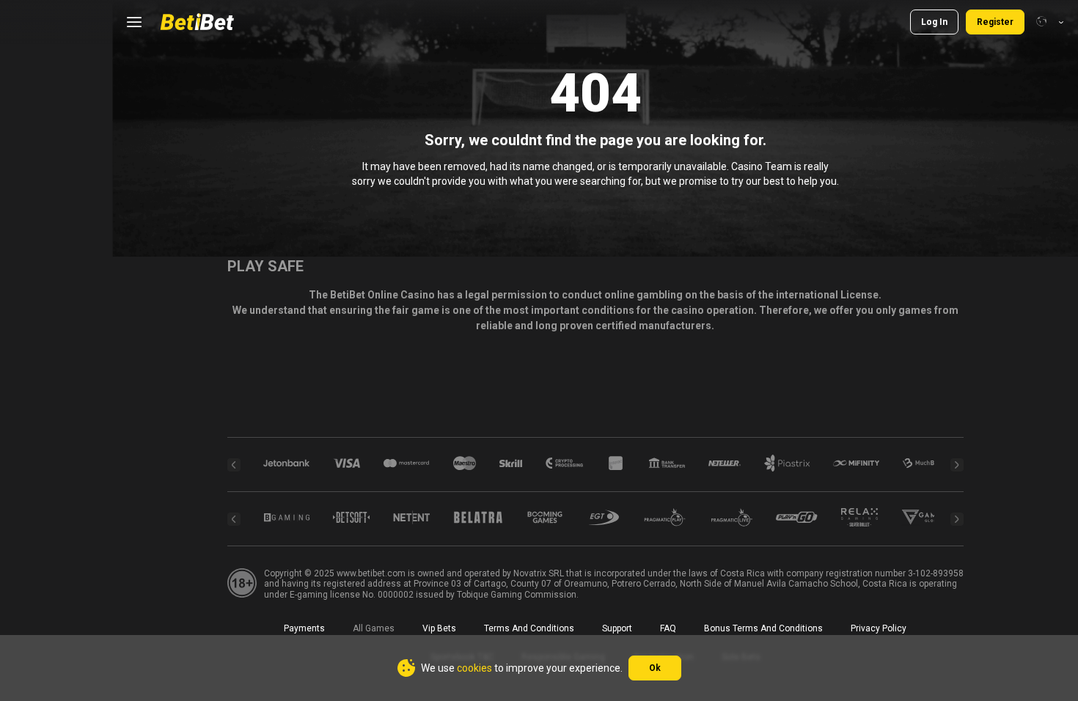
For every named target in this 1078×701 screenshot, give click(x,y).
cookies (474, 668)
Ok (655, 668)
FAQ (668, 628)
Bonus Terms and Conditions (763, 628)
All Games (374, 628)
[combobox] (1049, 22)
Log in (934, 22)
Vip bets (439, 628)
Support (617, 628)
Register (995, 22)
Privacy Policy (878, 628)
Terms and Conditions (529, 628)
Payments (304, 628)
